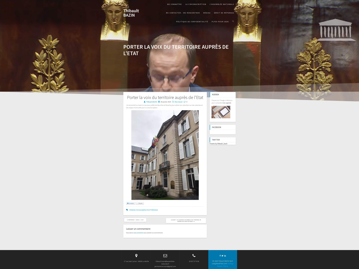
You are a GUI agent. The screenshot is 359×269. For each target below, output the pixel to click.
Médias (207, 13)
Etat (148, 210)
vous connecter (138, 233)
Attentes (132, 210)
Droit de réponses (224, 13)
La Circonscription (195, 4)
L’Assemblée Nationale (222, 4)
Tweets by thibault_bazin (218, 144)
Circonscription (141, 210)
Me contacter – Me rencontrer (183, 13)
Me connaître (174, 4)
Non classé (178, 102)
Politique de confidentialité (192, 22)
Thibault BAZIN (131, 13)
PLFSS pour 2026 (220, 22)
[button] (233, 21)
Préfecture (154, 210)
